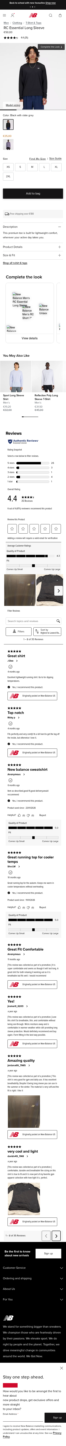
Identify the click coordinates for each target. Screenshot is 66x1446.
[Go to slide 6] (32, 417)
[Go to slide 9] (37, 417)
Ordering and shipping (17, 1278)
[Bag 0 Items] (60, 15)
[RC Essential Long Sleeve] (33, 76)
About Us (9, 1289)
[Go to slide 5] (30, 417)
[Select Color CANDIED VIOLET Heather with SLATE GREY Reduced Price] (8, 145)
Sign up (48, 1253)
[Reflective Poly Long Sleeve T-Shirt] (47, 376)
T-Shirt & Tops (33, 22)
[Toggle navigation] (4, 15)
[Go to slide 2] (33, 7)
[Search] (51, 15)
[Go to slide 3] (35, 7)
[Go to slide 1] (31, 7)
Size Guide (55, 158)
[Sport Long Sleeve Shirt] (15, 376)
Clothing (17, 22)
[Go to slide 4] (28, 417)
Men (6, 22)
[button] (12, 15)
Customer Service (14, 1268)
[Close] (61, 1368)
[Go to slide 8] (35, 417)
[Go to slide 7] (34, 417)
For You (8, 1299)
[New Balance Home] (33, 15)
